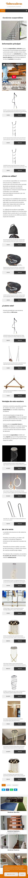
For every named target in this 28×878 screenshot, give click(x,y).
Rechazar (22, 874)
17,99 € (8, 395)
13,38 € (8, 368)
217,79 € (8, 585)
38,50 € (8, 340)
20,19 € (8, 244)
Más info (20, 115)
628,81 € (8, 640)
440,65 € (8, 468)
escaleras (8, 785)
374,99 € (8, 496)
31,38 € (8, 115)
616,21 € (8, 779)
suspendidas (15, 785)
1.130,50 (8, 723)
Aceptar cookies (12, 874)
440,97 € (8, 751)
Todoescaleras (14, 3)
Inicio (2, 10)
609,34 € (8, 668)
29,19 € (8, 170)
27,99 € (8, 613)
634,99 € (8, 696)
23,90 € (8, 142)
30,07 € (8, 523)
